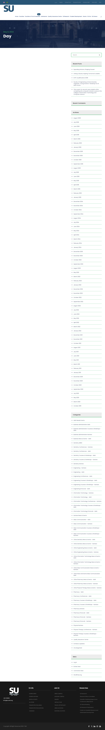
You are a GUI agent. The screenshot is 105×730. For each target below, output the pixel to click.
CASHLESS (31, 711)
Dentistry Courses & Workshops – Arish (85, 455)
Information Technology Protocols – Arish (85, 511)
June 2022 (76, 314)
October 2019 (77, 406)
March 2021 (77, 364)
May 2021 (76, 360)
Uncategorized (78, 648)
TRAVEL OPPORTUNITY (60, 705)
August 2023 (77, 268)
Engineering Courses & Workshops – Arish (85, 480)
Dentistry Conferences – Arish (82, 451)
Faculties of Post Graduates (32, 16)
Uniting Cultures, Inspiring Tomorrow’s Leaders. (87, 73)
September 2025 (78, 164)
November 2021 (78, 339)
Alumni (85, 16)
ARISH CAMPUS (58, 693)
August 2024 (77, 218)
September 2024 (78, 214)
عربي (56, 2)
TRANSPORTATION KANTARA (36, 708)
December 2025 (78, 151)
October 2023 (77, 260)
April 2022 (76, 322)
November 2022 (78, 293)
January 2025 (77, 197)
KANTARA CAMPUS (59, 696)
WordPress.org (78, 675)
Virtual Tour (68, 2)
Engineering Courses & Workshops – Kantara (86, 484)
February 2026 (78, 143)
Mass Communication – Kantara (83, 524)
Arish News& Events (79, 420)
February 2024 (78, 243)
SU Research (66, 16)
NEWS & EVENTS (33, 699)
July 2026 (76, 122)
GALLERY (57, 699)
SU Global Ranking (85, 704)
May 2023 (76, 272)
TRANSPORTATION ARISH (35, 705)
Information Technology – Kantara (83, 493)
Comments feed (78, 671)
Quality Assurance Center (55, 16)
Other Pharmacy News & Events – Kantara (86, 583)
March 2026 (77, 139)
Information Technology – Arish (83, 497)
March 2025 (77, 189)
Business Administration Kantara (83, 434)
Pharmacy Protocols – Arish (81, 613)
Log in (75, 662)
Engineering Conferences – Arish (83, 476)
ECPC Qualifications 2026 (81, 78)
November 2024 (78, 205)
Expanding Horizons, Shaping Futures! (84, 69)
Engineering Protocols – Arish (82, 489)
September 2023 (78, 264)
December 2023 (78, 251)
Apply (61, 2)
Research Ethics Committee (87, 696)
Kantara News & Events (80, 515)
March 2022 (77, 326)
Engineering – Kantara (80, 468)
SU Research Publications (87, 707)
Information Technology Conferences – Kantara (87, 501)
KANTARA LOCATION (60, 711)
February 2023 (78, 281)
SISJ (100, 2)
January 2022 (77, 331)
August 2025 (77, 168)
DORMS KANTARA (33, 696)
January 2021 (77, 372)
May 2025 (76, 180)
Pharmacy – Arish (79, 592)
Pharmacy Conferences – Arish (82, 596)
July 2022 (76, 310)
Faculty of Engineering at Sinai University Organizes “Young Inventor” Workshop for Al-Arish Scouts (86, 83)
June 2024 (77, 226)
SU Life (89, 16)
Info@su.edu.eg (8, 700)
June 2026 (76, 126)
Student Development (76, 16)
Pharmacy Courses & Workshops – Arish (85, 600)
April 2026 (76, 135)
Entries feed (77, 666)
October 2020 (78, 385)
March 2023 (77, 276)
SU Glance (94, 16)
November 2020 (78, 381)
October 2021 (77, 343)
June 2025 (76, 176)
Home (16, 16)
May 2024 (76, 230)
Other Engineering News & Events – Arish (85, 548)
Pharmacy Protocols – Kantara (82, 617)
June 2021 (76, 356)
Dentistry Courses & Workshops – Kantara (85, 459)
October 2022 (77, 297)
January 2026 (77, 147)
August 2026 (77, 118)
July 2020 (76, 393)
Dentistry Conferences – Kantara (83, 447)
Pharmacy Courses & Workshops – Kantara (86, 604)
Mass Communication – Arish (82, 519)
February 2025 (78, 193)
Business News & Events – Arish (82, 439)
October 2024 (78, 210)
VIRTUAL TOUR (58, 702)
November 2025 (78, 155)
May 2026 (76, 130)
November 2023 (78, 256)
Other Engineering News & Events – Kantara (86, 552)
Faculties (21, 16)
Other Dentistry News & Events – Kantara (85, 544)
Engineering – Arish (79, 472)
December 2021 (78, 335)
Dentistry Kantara (79, 464)
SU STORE (31, 702)
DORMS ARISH (32, 693)
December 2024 (78, 201)
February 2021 (77, 368)
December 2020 (78, 377)
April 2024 (76, 235)
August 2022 (77, 306)
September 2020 (78, 389)
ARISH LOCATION (59, 708)
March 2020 (77, 402)
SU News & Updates (79, 644)
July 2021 (76, 351)
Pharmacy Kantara (79, 609)
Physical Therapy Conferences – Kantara (85, 629)
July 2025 (76, 172)
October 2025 (77, 160)
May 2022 (76, 318)
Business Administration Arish (82, 424)
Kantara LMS (86, 2)
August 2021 (77, 347)
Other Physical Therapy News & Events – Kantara (87, 588)
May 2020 (76, 397)
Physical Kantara (78, 625)
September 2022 (78, 301)
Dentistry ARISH (78, 443)
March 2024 (77, 239)
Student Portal (77, 2)
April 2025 (76, 185)
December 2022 (78, 289)
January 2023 (77, 285)
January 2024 (77, 247)
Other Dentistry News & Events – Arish (84, 539)
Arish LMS (94, 2)
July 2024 (76, 222)
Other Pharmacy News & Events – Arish (85, 579)
